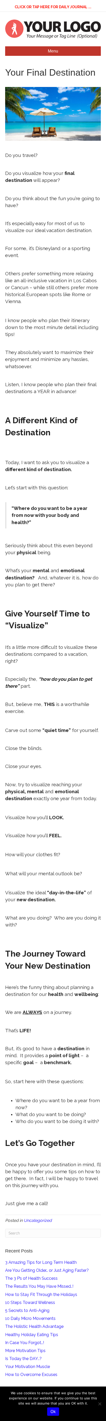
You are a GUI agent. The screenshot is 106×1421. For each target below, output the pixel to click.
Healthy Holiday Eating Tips (31, 1334)
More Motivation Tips (25, 1350)
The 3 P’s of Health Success (31, 1278)
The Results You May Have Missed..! (39, 1286)
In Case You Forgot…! (24, 1342)
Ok (53, 1411)
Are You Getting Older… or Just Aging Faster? (47, 1270)
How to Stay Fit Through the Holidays (41, 1294)
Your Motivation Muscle (27, 1366)
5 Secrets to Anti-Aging (27, 1310)
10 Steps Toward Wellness (30, 1302)
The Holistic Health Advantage (34, 1326)
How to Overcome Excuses (31, 1374)
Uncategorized (38, 1220)
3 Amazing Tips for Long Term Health (41, 1262)
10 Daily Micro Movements (30, 1318)
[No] (99, 1403)
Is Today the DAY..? (23, 1358)
